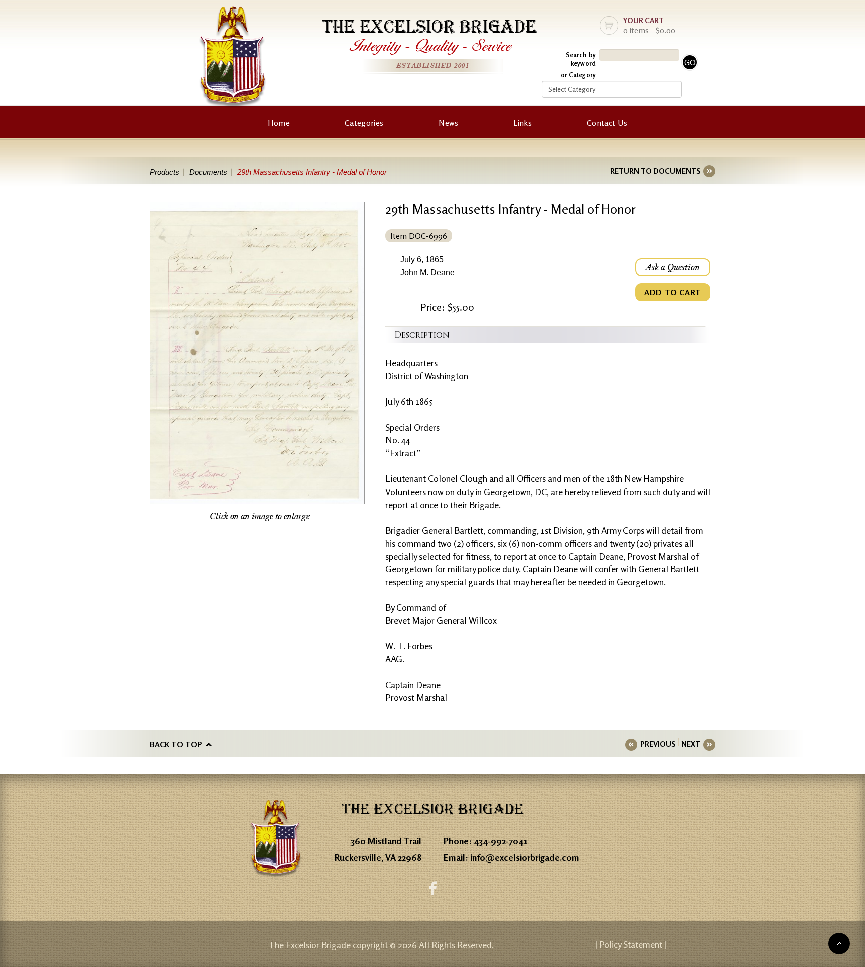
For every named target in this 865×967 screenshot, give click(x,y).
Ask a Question (673, 267)
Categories (364, 123)
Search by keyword (581, 59)
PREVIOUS (657, 744)
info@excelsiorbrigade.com (524, 857)
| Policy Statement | (630, 944)
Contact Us (607, 123)
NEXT (690, 744)
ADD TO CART (672, 292)
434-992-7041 (501, 840)
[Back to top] (839, 943)
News (448, 123)
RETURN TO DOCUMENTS (655, 171)
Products (164, 172)
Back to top (176, 744)
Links (522, 123)
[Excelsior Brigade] (233, 59)
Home (279, 123)
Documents (208, 172)
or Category (578, 75)
